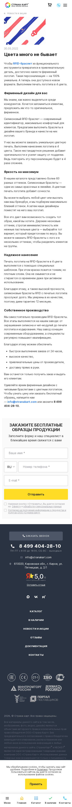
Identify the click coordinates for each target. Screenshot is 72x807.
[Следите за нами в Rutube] (44, 596)
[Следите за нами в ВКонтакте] (36, 596)
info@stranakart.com (22, 401)
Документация (36, 646)
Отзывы (36, 637)
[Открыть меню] (65, 5)
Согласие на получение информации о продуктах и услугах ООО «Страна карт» (37, 511)
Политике (42, 769)
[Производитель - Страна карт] (17, 5)
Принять (36, 784)
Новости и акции (17, 13)
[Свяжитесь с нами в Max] (28, 596)
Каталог (36, 611)
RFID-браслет (22, 63)
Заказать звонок (37, 536)
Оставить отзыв (36, 584)
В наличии (36, 620)
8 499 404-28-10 (40, 546)
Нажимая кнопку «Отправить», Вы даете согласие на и (36, 505)
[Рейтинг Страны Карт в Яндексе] (36, 576)
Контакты (36, 655)
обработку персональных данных (42, 506)
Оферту (16, 506)
